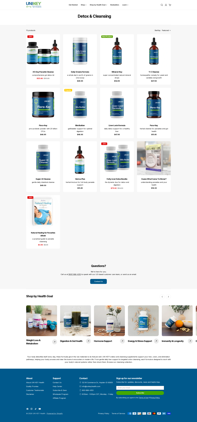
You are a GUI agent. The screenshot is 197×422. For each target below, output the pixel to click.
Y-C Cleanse (154, 72)
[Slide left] (162, 296)
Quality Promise (32, 386)
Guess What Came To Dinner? (153, 179)
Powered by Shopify (55, 413)
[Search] (162, 5)
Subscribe (140, 393)
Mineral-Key (117, 72)
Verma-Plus (80, 179)
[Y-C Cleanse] (154, 51)
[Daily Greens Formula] (80, 51)
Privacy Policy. (155, 398)
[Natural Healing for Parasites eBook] (43, 212)
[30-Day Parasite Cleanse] (43, 51)
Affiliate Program (59, 398)
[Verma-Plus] (80, 158)
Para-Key (154, 125)
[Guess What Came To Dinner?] (154, 158)
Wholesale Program (60, 394)
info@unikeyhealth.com (91, 386)
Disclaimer (30, 394)
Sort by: (158, 30)
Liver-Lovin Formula (117, 125)
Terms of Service (118, 413)
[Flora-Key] (43, 105)
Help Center (57, 386)
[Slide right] (168, 296)
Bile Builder (80, 125)
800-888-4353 (87, 390)
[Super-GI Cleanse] (43, 158)
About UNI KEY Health (35, 382)
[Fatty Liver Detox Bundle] (117, 158)
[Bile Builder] (80, 105)
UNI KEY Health (39, 413)
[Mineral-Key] (117, 51)
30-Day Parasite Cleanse (43, 72)
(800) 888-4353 (74, 274)
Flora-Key (43, 125)
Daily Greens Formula (80, 72)
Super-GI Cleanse (43, 179)
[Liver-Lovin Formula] (117, 105)
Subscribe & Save (60, 390)
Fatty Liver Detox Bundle (117, 179)
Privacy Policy (103, 413)
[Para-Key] (154, 105)
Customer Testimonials (35, 390)
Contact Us (98, 281)
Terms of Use (143, 398)
